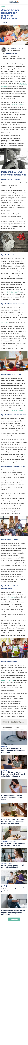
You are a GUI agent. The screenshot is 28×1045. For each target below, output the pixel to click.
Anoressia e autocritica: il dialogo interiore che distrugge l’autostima (13, 750)
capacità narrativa (7, 680)
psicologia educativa (17, 105)
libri (25, 454)
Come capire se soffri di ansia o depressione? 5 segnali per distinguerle (13, 913)
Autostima (4, 746)
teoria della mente (17, 410)
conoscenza (18, 188)
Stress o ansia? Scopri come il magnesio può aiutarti (12, 866)
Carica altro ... (14, 919)
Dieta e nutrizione (6, 863)
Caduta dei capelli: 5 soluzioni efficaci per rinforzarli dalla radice (12, 798)
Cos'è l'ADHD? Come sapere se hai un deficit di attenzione (13, 844)
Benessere (4, 770)
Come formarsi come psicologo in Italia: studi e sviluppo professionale (13, 889)
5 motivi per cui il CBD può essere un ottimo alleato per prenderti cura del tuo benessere (14, 822)
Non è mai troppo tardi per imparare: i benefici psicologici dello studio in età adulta (13, 774)
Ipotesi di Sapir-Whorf (14, 292)
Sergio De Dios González (14, 50)
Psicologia (3, 6)
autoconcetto (11, 597)
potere (23, 506)
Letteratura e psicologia (8, 841)
